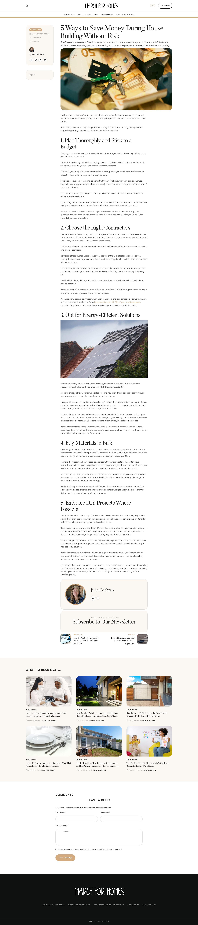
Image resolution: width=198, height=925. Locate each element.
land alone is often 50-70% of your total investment (117, 302)
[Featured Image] (49, 691)
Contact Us (133, 905)
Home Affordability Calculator (109, 905)
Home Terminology (125, 14)
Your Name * (60, 813)
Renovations (107, 14)
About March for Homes (53, 905)
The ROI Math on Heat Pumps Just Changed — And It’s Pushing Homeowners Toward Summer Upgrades (97, 766)
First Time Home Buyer (87, 14)
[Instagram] (36, 60)
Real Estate (69, 14)
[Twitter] (45, 60)
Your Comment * (62, 826)
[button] (165, 6)
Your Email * (105, 813)
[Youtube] (40, 60)
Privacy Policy (149, 905)
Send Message (65, 857)
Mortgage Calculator (79, 905)
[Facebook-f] (31, 60)
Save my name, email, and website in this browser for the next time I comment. (90, 849)
